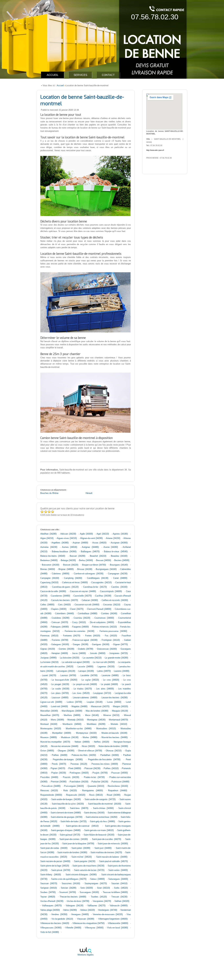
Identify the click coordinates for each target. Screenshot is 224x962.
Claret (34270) (76, 609)
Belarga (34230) (68, 560)
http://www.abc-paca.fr (155, 150)
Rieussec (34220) (49, 790)
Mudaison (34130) (69, 737)
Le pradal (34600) (109, 684)
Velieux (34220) (87, 910)
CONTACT (108, 75)
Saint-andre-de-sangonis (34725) (100, 799)
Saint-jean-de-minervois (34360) (113, 844)
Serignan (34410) (48, 888)
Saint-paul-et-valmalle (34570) (113, 861)
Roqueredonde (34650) (51, 795)
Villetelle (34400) (73, 928)
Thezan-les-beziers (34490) (73, 897)
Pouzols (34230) (71, 777)
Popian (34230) (58, 773)
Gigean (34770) (120, 644)
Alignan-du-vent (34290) (91, 538)
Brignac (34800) (66, 569)
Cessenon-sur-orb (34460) (87, 605)
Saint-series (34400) (118, 870)
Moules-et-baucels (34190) (114, 733)
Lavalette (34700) (89, 675)
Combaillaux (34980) (87, 613)
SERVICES (80, 75)
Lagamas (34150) (106, 666)
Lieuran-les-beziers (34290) (115, 697)
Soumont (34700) (67, 892)
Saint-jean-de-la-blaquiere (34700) (78, 844)
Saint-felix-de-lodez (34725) (73, 821)
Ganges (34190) (80, 644)
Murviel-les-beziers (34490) (115, 737)
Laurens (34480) (121, 671)
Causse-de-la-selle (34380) (53, 591)
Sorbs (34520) (121, 888)
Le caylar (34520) (90, 680)
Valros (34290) (70, 910)
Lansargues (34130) (65, 671)
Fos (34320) (111, 636)
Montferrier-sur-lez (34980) (79, 728)
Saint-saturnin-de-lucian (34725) (89, 870)
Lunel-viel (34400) (59, 706)
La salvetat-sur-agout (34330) (76, 662)
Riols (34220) (70, 790)
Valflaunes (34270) (96, 905)
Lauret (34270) (49, 675)
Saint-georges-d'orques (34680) (66, 830)
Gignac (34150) (47, 649)
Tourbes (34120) (99, 897)
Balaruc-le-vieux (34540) (115, 551)
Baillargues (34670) (90, 551)
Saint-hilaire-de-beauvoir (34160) (99, 835)
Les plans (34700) (60, 693)
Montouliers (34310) (106, 728)
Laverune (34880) (110, 675)
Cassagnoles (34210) (101, 582)
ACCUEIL (52, 75)
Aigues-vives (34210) (67, 538)
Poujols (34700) (100, 773)
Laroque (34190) (86, 671)
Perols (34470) (59, 764)
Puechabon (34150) (79, 782)
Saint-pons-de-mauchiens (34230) (88, 866)
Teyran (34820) (47, 897)
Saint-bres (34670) (79, 808)
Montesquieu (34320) (50, 728)
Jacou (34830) (79, 653)
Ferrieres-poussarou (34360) (113, 631)
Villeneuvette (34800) (118, 923)
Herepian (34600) (59, 653)
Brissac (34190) (84, 569)
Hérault (89, 493)
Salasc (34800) (97, 879)
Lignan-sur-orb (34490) (51, 702)
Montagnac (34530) (96, 720)
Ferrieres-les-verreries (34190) (79, 631)
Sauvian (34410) (119, 883)
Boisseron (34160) (50, 565)
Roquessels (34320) (75, 795)
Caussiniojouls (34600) (111, 591)
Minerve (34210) (111, 715)
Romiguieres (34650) (92, 790)
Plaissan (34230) (92, 768)
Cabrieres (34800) (60, 574)
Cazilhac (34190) (103, 596)
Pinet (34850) (74, 768)
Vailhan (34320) (121, 901)
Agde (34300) (86, 534)
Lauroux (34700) (68, 675)
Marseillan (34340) (49, 711)
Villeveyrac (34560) (94, 928)
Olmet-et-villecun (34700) (90, 751)
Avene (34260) (110, 547)
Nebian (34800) (82, 742)
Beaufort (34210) (98, 556)
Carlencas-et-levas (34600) (75, 582)
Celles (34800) (47, 605)
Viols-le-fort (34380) (49, 932)
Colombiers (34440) (64, 613)
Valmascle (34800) (119, 905)
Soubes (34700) (48, 892)
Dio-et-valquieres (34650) (102, 622)
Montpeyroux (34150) (86, 733)
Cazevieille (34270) (82, 596)
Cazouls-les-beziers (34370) (64, 600)
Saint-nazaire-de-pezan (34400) (55, 861)
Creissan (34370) (59, 622)
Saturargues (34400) (118, 879)
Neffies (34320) (101, 742)
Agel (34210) (103, 534)
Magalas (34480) (79, 706)
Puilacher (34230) (100, 782)
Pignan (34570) (58, 768)
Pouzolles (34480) (49, 777)
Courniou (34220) (82, 618)
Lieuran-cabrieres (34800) (85, 697)
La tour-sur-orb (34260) (104, 662)
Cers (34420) (64, 605)
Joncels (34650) (97, 653)
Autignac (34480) (90, 547)
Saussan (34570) (48, 883)
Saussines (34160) (71, 883)
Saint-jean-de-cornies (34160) (74, 839)
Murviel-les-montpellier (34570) (55, 742)
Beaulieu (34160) (119, 556)
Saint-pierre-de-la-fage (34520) (54, 866)
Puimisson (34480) (120, 782)
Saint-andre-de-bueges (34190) (66, 799)
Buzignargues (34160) (106, 569)
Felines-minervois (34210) (104, 627)
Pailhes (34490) (59, 755)
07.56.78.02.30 (154, 17)
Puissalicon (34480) (51, 786)
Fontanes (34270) (71, 636)
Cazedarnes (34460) (60, 596)
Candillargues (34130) (97, 578)
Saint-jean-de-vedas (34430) (53, 848)
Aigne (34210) (46, 538)
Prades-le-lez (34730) (94, 777)
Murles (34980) (90, 737)
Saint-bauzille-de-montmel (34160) (104, 804)
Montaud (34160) (48, 724)
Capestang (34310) (49, 582)
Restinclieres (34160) (118, 786)
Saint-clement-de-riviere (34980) (66, 813)
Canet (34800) (120, 578)
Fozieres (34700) (60, 640)
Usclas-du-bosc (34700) (78, 901)
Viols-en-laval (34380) (117, 928)
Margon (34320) (120, 706)
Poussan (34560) (119, 773)
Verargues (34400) (80, 914)
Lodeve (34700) (74, 702)
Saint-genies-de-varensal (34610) (82, 826)
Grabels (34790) (85, 649)
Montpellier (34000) (61, 733)
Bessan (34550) (103, 560)
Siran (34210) (103, 888)
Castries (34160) (119, 587)
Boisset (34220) (70, 565)
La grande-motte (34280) (116, 658)
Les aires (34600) (105, 689)
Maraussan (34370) (100, 706)
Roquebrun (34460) (117, 790)
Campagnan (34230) (118, 574)
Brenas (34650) (47, 569)
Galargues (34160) (60, 644)
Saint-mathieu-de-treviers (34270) (106, 852)
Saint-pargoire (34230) (84, 861)
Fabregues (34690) (60, 627)
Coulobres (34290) (60, 618)
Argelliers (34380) (60, 543)
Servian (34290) (68, 888)
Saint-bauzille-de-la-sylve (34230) (68, 804)
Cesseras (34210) (111, 605)
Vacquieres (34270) (102, 901)
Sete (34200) (86, 888)
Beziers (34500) (121, 560)
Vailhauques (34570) (52, 905)
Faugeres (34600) (80, 627)
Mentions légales (86, 955)
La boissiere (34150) (69, 658)
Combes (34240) (109, 613)
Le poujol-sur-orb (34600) (85, 684)
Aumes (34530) (69, 547)
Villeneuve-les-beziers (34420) (54, 923)
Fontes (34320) (92, 636)
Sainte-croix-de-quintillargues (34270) (68, 879)
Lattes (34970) (104, 671)
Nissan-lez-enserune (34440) (64, 746)
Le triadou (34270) (83, 689)
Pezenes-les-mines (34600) (105, 764)
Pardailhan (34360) (109, 755)
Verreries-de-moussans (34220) (108, 914)
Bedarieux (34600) (49, 560)
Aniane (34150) (113, 538)
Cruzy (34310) (79, 622)
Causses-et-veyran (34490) (83, 591)
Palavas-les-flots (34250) (84, 755)
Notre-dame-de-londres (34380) (113, 746)
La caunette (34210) (92, 658)
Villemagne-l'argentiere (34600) (113, 919)
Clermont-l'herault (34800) (99, 609)
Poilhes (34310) (111, 768)
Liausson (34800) (60, 697)
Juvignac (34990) (48, 658)
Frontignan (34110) (111, 640)
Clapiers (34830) (59, 609)
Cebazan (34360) (90, 600)
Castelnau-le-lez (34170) (95, 587)
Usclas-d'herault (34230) (51, 901)
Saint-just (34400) (103, 848)
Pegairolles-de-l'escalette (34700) (104, 759)
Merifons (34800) (72, 715)
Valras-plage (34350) (50, 910)
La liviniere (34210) (49, 662)
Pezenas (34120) (79, 764)
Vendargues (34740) (107, 910)
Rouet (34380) (113, 795)
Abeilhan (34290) (48, 534)
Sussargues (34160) (89, 892)
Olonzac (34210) (114, 751)
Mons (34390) (57, 720)
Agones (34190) (120, 534)
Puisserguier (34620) (74, 786)
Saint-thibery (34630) (50, 874)
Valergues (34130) (74, 905)
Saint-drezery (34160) (94, 813)
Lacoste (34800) (85, 666)
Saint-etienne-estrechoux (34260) (101, 817)
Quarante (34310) (96, 786)
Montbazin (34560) (72, 724)
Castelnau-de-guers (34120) (65, 587)
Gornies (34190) (66, 649)
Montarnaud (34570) (118, 720)
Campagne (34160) (49, 578)
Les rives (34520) (80, 693)
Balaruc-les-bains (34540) (52, 556)
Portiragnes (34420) (79, 773)
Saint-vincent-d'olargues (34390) (81, 874)
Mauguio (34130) (120, 711)
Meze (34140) (92, 715)
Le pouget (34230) (60, 684)
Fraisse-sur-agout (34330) (84, 640)
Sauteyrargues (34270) (96, 883)
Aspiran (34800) (80, 543)
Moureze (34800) (48, 737)
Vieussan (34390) (85, 919)
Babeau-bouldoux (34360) (64, 551)
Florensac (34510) (49, 636)
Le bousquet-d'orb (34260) (64, 680)
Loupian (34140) (94, 702)
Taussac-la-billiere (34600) (115, 892)
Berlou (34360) (86, 560)
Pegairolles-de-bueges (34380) (68, 759)
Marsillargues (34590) (72, 711)
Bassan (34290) (77, 556)
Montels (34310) (119, 724)
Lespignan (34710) (102, 693)
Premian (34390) (58, 782)
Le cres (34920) (111, 680)
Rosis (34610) (96, 795)
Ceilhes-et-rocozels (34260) (115, 600)
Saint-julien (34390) (80, 848)
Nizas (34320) (88, 746)
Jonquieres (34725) (118, 653)
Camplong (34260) (73, 578)
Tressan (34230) (119, 897)
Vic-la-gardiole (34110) (62, 919)
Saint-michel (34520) (81, 857)
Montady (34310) (75, 720)
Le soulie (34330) (60, 689)
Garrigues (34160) (100, 644)
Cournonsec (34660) (104, 618)
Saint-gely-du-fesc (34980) (102, 821)
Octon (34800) (47, 751)
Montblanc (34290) (96, 724)
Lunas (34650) (114, 702)
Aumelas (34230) (48, 547)
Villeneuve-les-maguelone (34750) (88, 923)
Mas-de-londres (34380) (97, 711)
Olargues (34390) (66, 751)
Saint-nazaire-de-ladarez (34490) (112, 857)
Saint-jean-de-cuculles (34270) (106, 839)
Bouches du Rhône (49, 493)
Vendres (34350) (59, 914)
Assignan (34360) (119, 543)
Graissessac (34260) (107, 649)
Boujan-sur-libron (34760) (94, 565)
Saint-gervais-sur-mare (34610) (99, 830)
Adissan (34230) (68, 534)
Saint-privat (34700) (60, 870)
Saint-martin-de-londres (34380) (72, 852)
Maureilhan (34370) (49, 715)
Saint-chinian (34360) (103, 808)
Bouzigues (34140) (119, 565)
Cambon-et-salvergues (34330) (88, 574)
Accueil (60, 85)
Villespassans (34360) (50, 928)
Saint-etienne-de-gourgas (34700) (66, 817)
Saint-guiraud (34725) (70, 835)
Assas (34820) (99, 543)
